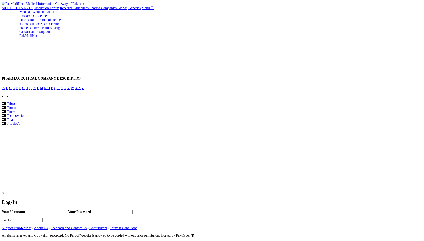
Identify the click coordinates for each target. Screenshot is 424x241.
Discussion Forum (46, 8)
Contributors (98, 228)
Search (45, 24)
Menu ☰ (148, 8)
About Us (41, 228)
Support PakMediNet (34, 34)
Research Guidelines (74, 8)
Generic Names (41, 28)
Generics (134, 8)
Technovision (16, 115)
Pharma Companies (103, 8)
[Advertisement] (134, 41)
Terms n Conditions (123, 228)
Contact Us (53, 20)
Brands (122, 8)
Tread (11, 119)
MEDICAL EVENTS (17, 8)
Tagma (11, 107)
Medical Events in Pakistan (38, 12)
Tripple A (13, 123)
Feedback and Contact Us (69, 228)
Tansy (11, 111)
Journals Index (29, 24)
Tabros (11, 103)
